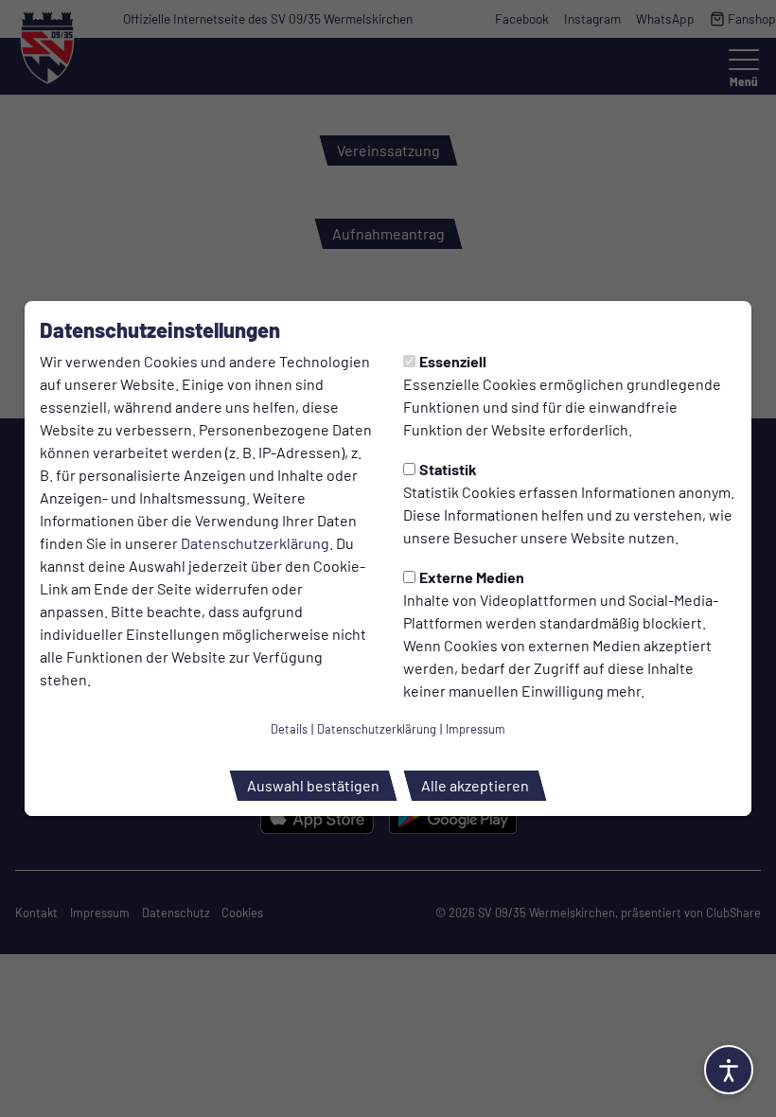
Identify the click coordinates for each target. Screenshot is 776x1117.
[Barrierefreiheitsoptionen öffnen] (728, 1069)
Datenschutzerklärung (255, 543)
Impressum (475, 728)
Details (289, 728)
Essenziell (452, 361)
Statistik (448, 469)
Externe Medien (471, 577)
